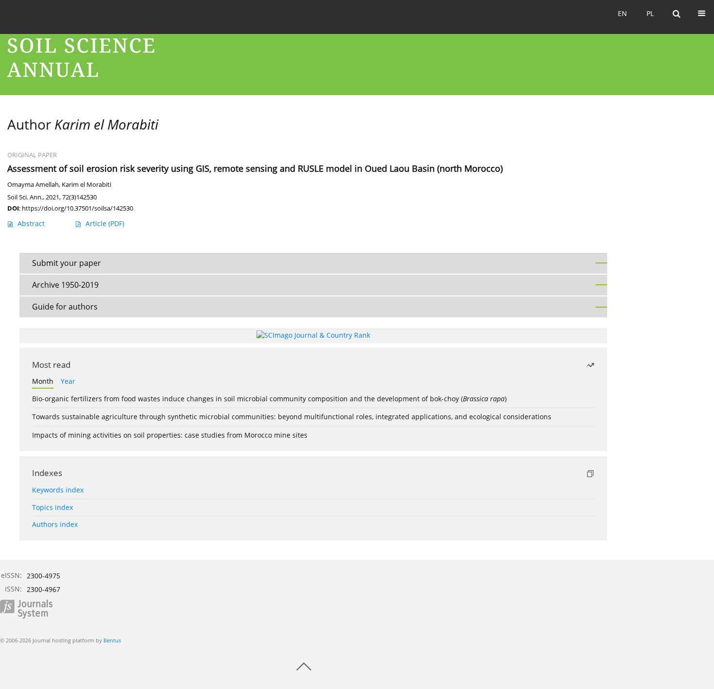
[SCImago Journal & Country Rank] (313, 335)
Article (104, 223)
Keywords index (58, 489)
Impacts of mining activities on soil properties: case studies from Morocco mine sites (169, 435)
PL (650, 13)
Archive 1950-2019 (65, 284)
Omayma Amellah (33, 184)
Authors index (55, 524)
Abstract (31, 223)
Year (68, 381)
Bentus (112, 640)
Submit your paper (66, 263)
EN (622, 13)
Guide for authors (65, 306)
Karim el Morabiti (86, 184)
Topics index (52, 507)
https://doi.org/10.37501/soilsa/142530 (77, 208)
